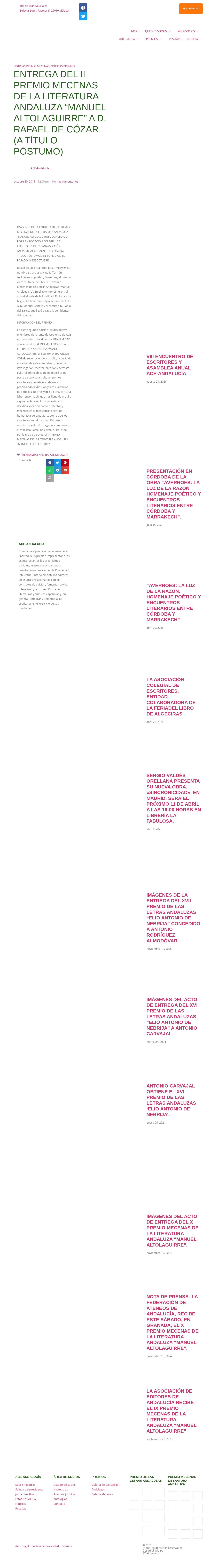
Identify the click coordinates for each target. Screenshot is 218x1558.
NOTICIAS (193, 39)
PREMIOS (152, 39)
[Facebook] (83, 7)
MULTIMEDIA (127, 39)
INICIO (134, 31)
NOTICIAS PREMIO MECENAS (31, 66)
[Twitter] (83, 16)
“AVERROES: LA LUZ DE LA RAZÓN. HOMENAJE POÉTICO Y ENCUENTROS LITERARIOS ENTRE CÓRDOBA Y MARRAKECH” (173, 602)
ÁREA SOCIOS (186, 31)
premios (99, 1477)
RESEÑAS (175, 39)
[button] (50, 462)
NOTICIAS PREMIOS (63, 66)
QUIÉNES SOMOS (156, 31)
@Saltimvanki (151, 1553)
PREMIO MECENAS (32, 455)
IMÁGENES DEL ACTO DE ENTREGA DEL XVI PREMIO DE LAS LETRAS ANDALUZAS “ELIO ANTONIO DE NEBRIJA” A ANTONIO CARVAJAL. (172, 1016)
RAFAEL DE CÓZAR (56, 455)
